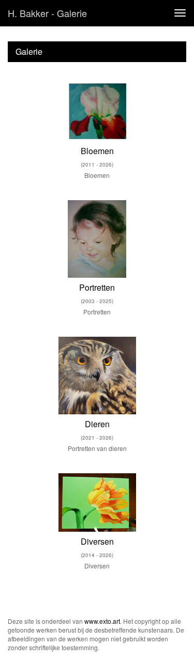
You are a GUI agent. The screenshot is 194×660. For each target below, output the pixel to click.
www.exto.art (102, 621)
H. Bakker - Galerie (47, 13)
